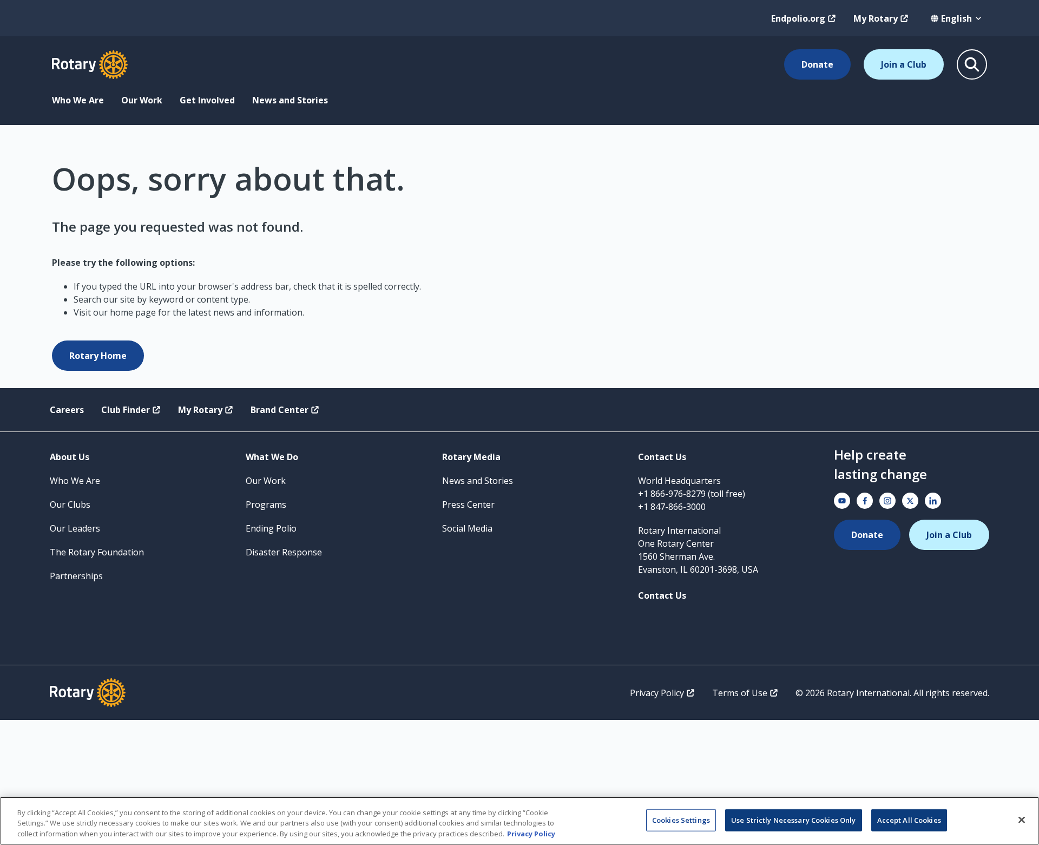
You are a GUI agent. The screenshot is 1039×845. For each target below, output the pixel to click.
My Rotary (875, 18)
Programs (266, 504)
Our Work (141, 100)
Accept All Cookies (909, 819)
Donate (817, 64)
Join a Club (903, 64)
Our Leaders (75, 528)
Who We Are (78, 100)
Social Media (467, 528)
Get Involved (207, 100)
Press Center (468, 504)
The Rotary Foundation (97, 552)
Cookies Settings (681, 819)
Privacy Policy (657, 693)
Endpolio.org (798, 18)
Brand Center (279, 410)
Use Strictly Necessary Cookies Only (793, 819)
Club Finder (125, 410)
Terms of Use (739, 693)
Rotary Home (98, 356)
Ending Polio (271, 528)
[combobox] (956, 18)
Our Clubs (70, 504)
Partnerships (76, 576)
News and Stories (290, 100)
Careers (67, 410)
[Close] (1022, 819)
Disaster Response (284, 552)
